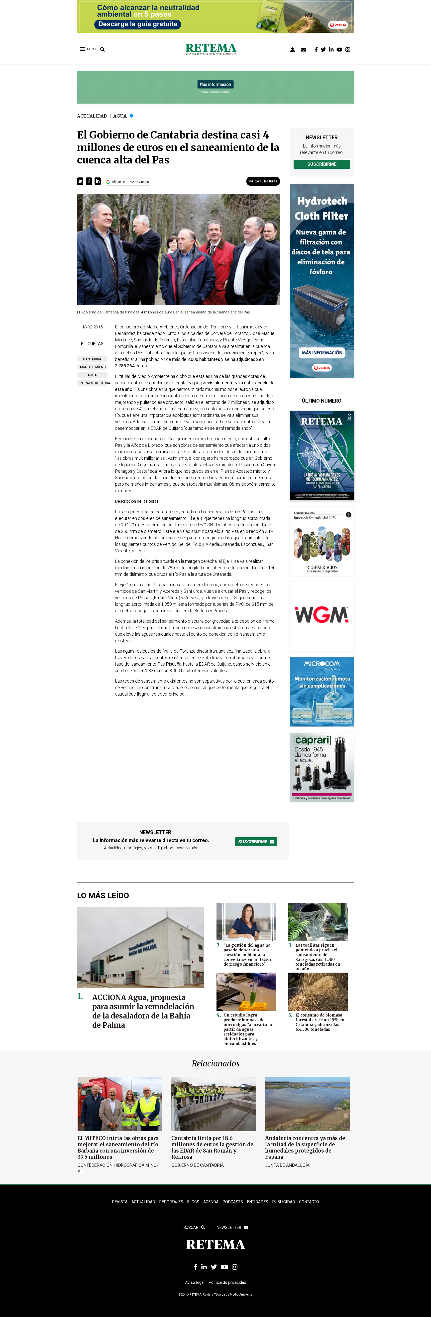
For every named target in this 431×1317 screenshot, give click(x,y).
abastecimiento (94, 367)
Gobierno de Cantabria (197, 1165)
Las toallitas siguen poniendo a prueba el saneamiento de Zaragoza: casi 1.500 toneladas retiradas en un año (318, 957)
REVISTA (119, 1201)
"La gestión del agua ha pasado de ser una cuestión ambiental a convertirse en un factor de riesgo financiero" (247, 955)
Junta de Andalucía (287, 1165)
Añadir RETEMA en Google (130, 182)
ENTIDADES (257, 1201)
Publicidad (283, 1201)
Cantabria (92, 359)
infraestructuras (94, 383)
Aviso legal (195, 1282)
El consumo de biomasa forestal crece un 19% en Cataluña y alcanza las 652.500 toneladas (320, 1022)
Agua (120, 116)
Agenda (210, 1201)
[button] (80, 181)
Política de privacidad (227, 1282)
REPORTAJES (171, 1201)
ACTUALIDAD (143, 1201)
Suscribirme (321, 164)
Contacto (309, 1201)
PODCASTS (232, 1201)
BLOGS (193, 1201)
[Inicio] (213, 49)
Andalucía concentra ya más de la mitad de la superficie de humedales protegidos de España (305, 1147)
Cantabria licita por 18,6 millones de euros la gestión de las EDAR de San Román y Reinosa (212, 1147)
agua (92, 375)
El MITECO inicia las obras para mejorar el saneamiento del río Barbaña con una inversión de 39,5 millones (118, 1147)
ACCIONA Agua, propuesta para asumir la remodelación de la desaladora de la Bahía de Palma (143, 1011)
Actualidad (92, 116)
